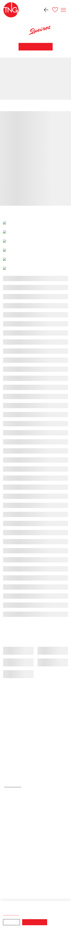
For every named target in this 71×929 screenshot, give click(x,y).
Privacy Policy (21, 914)
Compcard (53, 105)
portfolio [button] (18, 105)
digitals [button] (35, 105)
